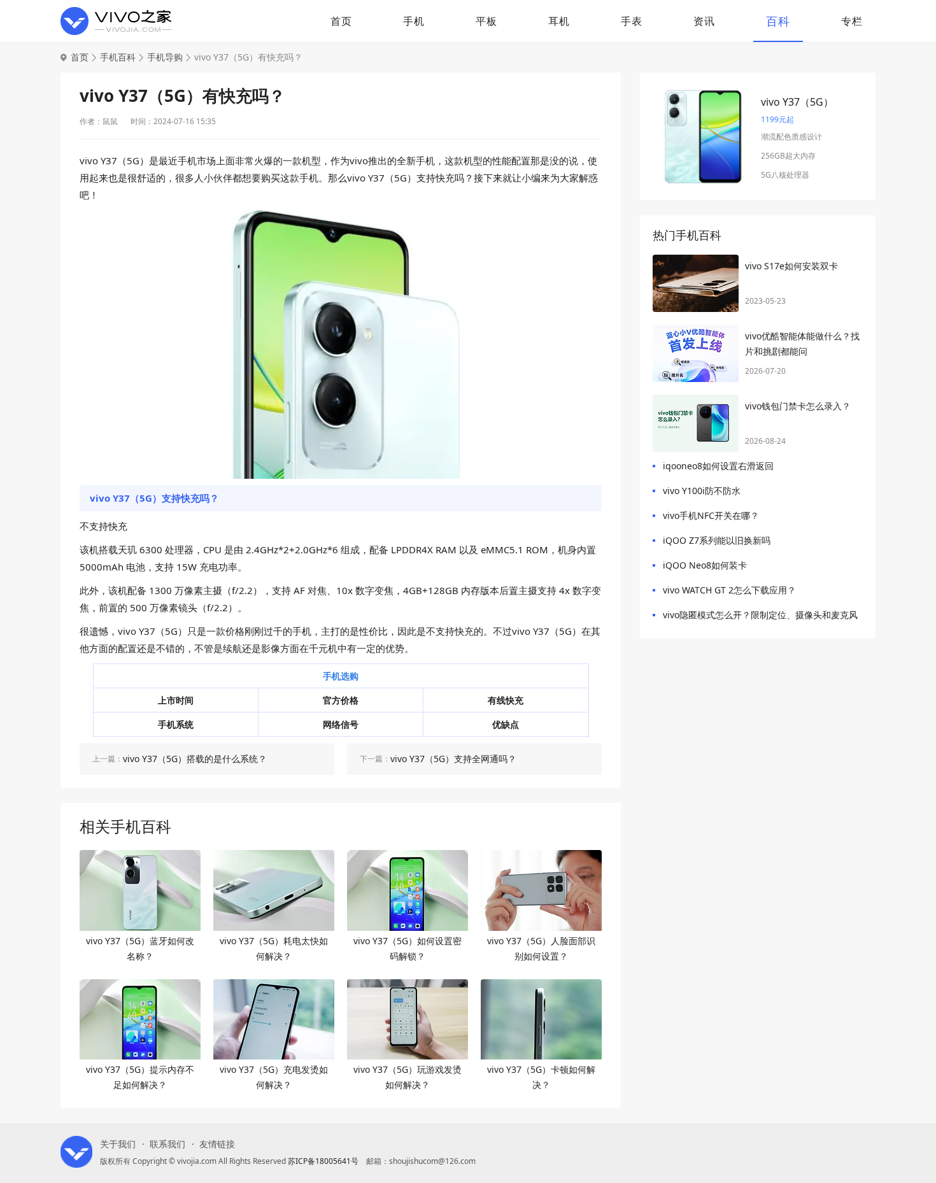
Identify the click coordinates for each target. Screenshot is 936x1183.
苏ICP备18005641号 (323, 1161)
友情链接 (217, 1144)
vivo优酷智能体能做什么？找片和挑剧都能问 (802, 343)
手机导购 (165, 57)
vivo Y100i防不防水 (702, 491)
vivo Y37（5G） (797, 102)
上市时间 (176, 700)
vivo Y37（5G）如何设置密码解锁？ (407, 948)
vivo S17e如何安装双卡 (791, 266)
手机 (414, 21)
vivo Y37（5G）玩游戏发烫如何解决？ (407, 1077)
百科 (778, 21)
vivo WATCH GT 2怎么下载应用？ (729, 590)
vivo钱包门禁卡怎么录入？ (798, 406)
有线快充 (505, 700)
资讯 (704, 21)
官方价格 (340, 700)
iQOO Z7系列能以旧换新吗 (716, 540)
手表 (631, 21)
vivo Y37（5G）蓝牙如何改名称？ (140, 948)
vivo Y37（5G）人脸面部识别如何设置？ (541, 948)
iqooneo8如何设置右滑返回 (718, 466)
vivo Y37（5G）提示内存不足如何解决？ (140, 1077)
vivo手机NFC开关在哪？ (711, 515)
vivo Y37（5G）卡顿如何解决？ (541, 1077)
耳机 (559, 21)
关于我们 (118, 1144)
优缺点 (505, 724)
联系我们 (167, 1144)
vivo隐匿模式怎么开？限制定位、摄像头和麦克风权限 (760, 617)
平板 (486, 21)
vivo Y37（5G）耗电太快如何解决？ (274, 948)
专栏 (852, 21)
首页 (341, 21)
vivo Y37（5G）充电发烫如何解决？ (274, 1077)
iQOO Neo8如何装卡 (705, 565)
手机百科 (118, 57)
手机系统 (176, 724)
